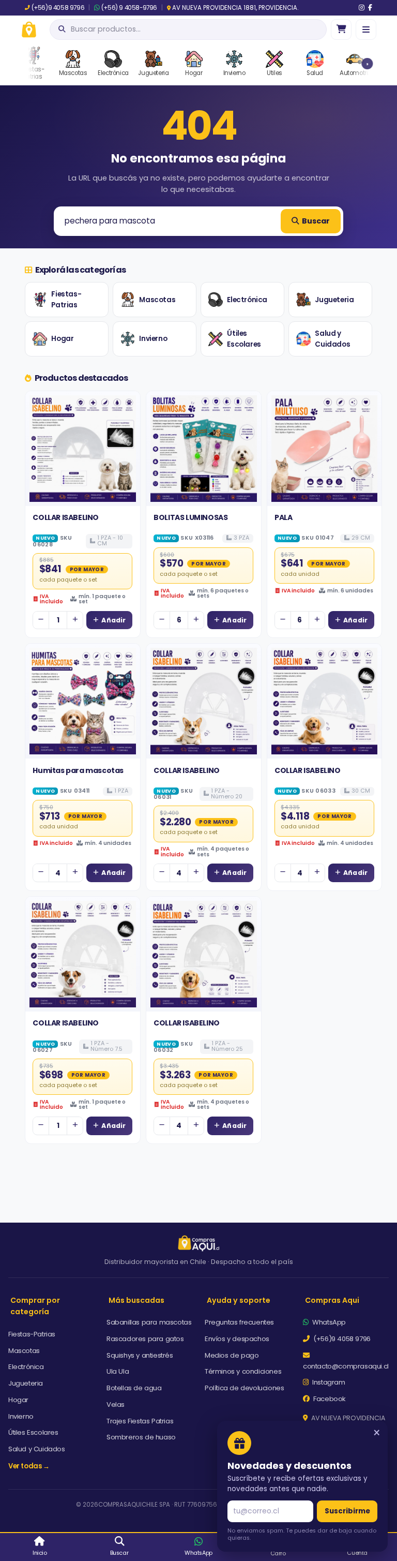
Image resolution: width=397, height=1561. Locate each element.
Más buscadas (136, 1300)
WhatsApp (328, 1322)
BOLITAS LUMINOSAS (190, 517)
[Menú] (366, 29)
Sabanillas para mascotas (148, 1322)
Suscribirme (347, 1511)
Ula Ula (117, 1371)
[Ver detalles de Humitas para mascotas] (82, 701)
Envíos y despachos (237, 1339)
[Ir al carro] (341, 29)
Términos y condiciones (243, 1371)
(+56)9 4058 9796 (58, 8)
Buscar (316, 221)
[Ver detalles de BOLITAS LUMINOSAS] (203, 448)
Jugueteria (334, 300)
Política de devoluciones (244, 1388)
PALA (283, 517)
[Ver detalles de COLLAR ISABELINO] (82, 448)
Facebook (329, 1399)
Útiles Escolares (244, 339)
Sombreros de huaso (141, 1437)
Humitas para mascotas (78, 770)
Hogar (62, 339)
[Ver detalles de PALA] (324, 448)
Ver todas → (29, 1466)
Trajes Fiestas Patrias (139, 1421)
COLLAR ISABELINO (66, 517)
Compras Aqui (332, 1300)
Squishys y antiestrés (139, 1355)
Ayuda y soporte (238, 1300)
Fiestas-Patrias (66, 299)
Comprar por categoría (35, 1306)
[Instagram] (361, 8)
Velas (115, 1404)
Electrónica (247, 300)
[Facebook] (370, 8)
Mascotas (157, 300)
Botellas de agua (134, 1388)
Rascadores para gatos (145, 1339)
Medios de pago (231, 1355)
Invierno (153, 339)
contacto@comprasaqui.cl (346, 1366)
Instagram (328, 1382)
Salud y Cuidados (332, 339)
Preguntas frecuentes (239, 1322)
